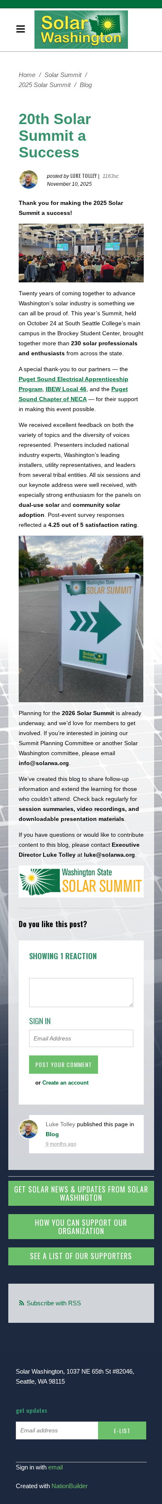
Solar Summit (62, 74)
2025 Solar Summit (45, 84)
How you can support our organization (81, 1226)
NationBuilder (70, 1485)
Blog (86, 84)
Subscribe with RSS (54, 1303)
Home (27, 74)
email (55, 1467)
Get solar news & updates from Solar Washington (81, 1193)
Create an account (65, 1083)
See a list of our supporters (81, 1255)
